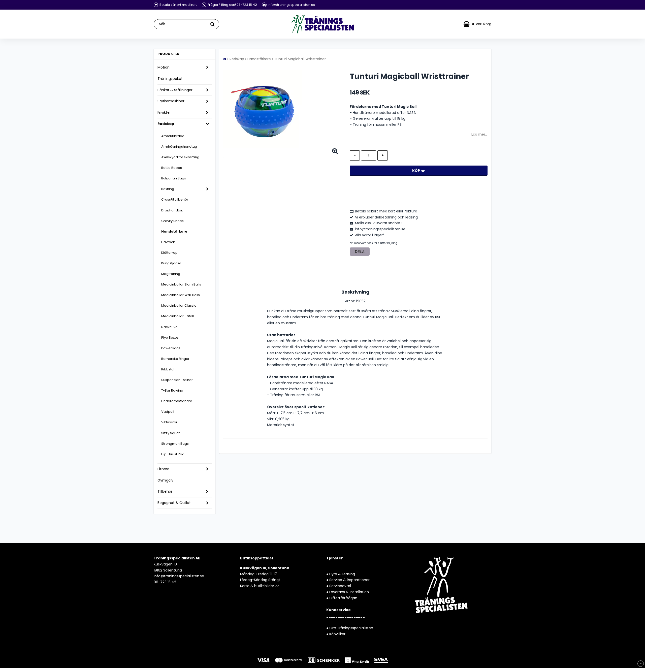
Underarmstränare (176, 401)
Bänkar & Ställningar (174, 89)
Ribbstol (167, 369)
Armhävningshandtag (179, 146)
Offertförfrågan (343, 597)
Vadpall (167, 411)
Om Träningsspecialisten (351, 627)
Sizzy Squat (170, 433)
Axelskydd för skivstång (180, 157)
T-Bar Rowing (172, 390)
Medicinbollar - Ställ (177, 316)
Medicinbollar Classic (178, 305)
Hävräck (168, 242)
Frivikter (164, 112)
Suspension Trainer (177, 379)
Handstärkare (174, 231)
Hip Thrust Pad (172, 454)
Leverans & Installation (349, 591)
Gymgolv (165, 480)
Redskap (165, 123)
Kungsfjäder (171, 263)
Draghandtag (172, 210)
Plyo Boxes (170, 337)
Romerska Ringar (175, 358)
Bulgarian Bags (173, 178)
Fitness (163, 468)
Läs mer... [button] (479, 134)
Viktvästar (169, 422)
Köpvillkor (337, 634)
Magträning (170, 273)
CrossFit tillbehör (174, 199)
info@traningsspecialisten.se (179, 576)
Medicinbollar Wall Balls (180, 295)
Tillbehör (164, 491)
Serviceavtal (340, 585)
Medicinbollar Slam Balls (181, 284)
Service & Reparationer (349, 579)
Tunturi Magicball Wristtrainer (300, 58)
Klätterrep (169, 252)
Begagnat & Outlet (174, 502)
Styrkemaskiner (170, 101)
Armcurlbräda (172, 136)
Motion (163, 67)
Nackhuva (169, 327)
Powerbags (170, 348)
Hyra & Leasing (342, 574)
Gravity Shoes (172, 220)
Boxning (167, 188)
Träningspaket (170, 78)
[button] (477, 24)
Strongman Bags (175, 443)
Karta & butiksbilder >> (259, 585)
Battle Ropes (171, 167)
